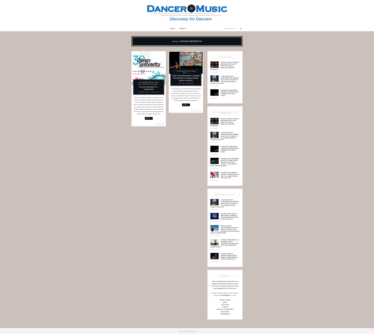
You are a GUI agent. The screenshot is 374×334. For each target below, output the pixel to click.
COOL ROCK (225, 304)
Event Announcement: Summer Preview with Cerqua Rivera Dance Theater (186, 78)
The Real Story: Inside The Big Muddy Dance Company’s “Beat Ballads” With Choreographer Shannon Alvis (224, 243)
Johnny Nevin (155, 92)
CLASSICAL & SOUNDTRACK (225, 309)
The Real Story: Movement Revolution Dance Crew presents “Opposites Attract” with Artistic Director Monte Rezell (224, 162)
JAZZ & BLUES (225, 311)
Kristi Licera (190, 83)
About (173, 28)
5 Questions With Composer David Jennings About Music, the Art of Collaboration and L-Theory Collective (224, 79)
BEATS (225, 302)
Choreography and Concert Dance (148, 82)
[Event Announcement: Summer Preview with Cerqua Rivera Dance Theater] (186, 63)
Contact (182, 28)
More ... (148, 118)
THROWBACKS (225, 314)
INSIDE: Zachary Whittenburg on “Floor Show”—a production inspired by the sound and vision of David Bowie (224, 229)
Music (139, 84)
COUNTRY (225, 307)
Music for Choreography (150, 84)
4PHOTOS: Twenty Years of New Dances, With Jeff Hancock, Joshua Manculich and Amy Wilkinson (224, 66)
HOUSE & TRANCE (225, 300)
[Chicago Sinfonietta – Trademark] (148, 68)
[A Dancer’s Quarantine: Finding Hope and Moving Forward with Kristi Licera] (214, 92)
